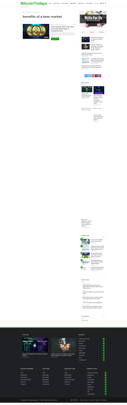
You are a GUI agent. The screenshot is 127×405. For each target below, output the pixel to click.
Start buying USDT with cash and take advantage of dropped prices (62, 29)
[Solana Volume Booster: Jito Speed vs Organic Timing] (86, 39)
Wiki (80, 357)
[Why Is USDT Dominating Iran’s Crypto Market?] (87, 89)
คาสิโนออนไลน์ (85, 320)
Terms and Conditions (26, 379)
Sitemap (104, 400)
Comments (101, 32)
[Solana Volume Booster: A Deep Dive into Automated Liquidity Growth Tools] (99, 90)
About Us (86, 400)
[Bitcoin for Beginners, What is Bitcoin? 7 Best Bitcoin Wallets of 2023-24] (87, 163)
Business (81, 343)
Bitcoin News (57, 3)
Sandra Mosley (55, 24)
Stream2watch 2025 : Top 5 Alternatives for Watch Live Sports (97, 255)
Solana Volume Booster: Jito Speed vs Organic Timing (97, 39)
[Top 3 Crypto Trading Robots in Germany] (86, 241)
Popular (92, 32)
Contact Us (23, 384)
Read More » (55, 38)
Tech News (81, 355)
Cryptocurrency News (84, 338)
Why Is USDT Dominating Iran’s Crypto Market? (86, 95)
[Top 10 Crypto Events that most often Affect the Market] (99, 111)
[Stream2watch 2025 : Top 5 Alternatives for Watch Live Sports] (86, 255)
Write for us (93, 9)
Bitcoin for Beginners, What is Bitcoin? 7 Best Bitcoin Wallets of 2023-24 (87, 222)
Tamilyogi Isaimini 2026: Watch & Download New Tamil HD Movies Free (97, 60)
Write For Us (23, 381)
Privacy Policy (24, 377)
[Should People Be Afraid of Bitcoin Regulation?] (86, 269)
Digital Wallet (73, 3)
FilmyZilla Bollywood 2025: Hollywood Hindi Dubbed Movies (97, 262)
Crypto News (81, 3)
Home (50, 3)
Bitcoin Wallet (65, 3)
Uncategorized (82, 360)
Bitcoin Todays (44, 400)
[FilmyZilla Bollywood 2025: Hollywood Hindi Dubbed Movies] (86, 262)
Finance (81, 350)
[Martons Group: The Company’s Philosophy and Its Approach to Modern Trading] (86, 46)
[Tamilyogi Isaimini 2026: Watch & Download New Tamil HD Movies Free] (86, 61)
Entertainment (89, 3)
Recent (83, 32)
